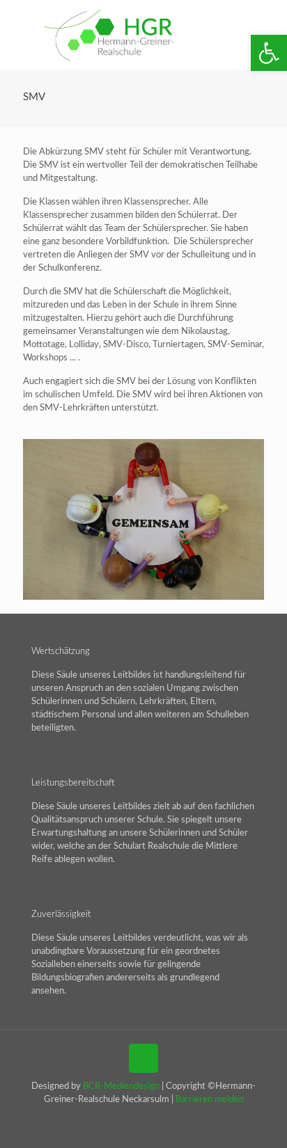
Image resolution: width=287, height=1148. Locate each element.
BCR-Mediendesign (121, 1086)
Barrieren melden (210, 1099)
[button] (269, 53)
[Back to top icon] (143, 1058)
